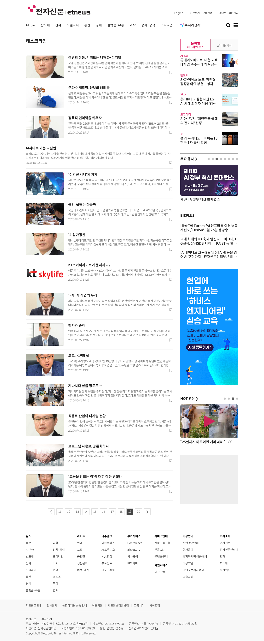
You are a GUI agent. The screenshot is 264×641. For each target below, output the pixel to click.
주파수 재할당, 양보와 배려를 (89, 88)
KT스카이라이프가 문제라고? (89, 265)
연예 (79, 543)
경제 (99, 25)
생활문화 (82, 563)
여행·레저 (83, 570)
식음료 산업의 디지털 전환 (87, 416)
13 (77, 511)
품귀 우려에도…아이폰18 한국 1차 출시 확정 (198, 140)
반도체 (45, 25)
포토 (79, 550)
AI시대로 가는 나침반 (41, 148)
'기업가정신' (77, 235)
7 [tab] (233, 159)
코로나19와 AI (78, 356)
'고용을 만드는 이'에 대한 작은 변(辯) (95, 477)
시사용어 (132, 556)
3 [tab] (217, 159)
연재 (55, 590)
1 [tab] (209, 159)
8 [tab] (237, 159)
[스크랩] (171, 72)
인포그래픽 (108, 570)
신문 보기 (159, 550)
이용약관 (188, 563)
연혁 (222, 556)
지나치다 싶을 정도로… (85, 386)
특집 (55, 583)
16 (103, 511)
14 (86, 511)
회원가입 (233, 13)
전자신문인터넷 (229, 550)
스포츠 (57, 577)
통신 (87, 25)
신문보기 (195, 13)
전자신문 (225, 543)
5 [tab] (225, 159)
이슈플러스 (108, 543)
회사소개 (46, 619)
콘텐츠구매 (161, 556)
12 (68, 511)
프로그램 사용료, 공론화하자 (88, 446)
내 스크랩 (159, 572)
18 (121, 511)
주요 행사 (188, 159)
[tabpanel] (209, 183)
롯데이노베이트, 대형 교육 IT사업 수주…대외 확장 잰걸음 (199, 64)
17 (112, 511)
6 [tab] (229, 159)
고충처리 (188, 577)
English (178, 13)
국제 (55, 563)
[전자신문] (59, 9)
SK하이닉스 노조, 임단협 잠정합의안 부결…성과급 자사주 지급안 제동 (198, 84)
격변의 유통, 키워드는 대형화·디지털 (94, 58)
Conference (134, 543)
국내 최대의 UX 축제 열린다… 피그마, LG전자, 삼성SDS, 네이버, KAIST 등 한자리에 (208, 243)
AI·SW (30, 25)
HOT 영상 (189, 399)
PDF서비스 (133, 563)
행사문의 (188, 550)
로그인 (223, 13)
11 (59, 511)
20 (138, 511)
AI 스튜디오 (108, 550)
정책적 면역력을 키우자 (85, 118)
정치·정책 (148, 25)
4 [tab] (221, 159)
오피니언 (166, 25)
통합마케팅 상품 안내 (195, 556)
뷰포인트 (106, 563)
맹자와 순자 (76, 325)
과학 (133, 25)
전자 (58, 25)
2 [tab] (213, 159)
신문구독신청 (162, 543)
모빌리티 (73, 25)
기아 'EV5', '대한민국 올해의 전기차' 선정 (199, 121)
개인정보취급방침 (193, 570)
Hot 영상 (106, 556)
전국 (55, 570)
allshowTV (134, 550)
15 (94, 511)
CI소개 (224, 563)
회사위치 (225, 570)
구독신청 (207, 13)
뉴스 (28, 536)
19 (129, 511)
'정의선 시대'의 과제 (83, 174)
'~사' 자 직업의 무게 (82, 295)
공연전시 (82, 556)
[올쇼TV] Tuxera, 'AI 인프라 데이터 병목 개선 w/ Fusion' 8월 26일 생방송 (209, 228)
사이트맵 (154, 605)
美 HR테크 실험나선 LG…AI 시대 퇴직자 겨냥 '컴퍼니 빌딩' (199, 103)
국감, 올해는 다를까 (82, 205)
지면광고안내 (190, 543)
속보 (28, 543)
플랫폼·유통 (115, 25)
